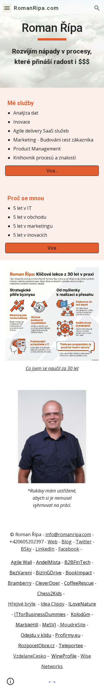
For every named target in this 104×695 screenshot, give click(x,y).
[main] (52, 44)
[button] (7, 8)
